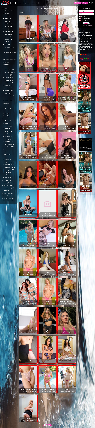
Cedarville (7, 42)
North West (6, 196)
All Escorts (19, 3)
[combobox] (86, 11)
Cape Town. (8, 34)
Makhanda (7, 108)
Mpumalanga (6, 193)
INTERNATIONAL (7, 185)
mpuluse (7, 123)
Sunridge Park (8, 170)
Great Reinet (8, 80)
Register (78, 3)
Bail (6, 13)
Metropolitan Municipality (6, 115)
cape (6, 29)
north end (7, 131)
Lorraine (7, 93)
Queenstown (8, 159)
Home (13, 3)
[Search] (89, 3)
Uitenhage (7, 172)
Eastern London (9, 72)
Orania (6, 134)
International (8, 83)
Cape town (7, 31)
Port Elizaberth (9, 144)
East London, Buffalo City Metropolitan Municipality (9, 62)
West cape (7, 177)
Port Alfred (7, 141)
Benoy (6, 21)
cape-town (7, 37)
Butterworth (8, 26)
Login (85, 3)
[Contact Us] (92, 3)
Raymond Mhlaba (9, 164)
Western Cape (7, 201)
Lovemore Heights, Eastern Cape (7, 102)
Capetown (7, 39)
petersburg (8, 139)
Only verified (84, 20)
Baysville (7, 16)
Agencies (27, 3)
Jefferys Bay (8, 88)
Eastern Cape (6, 11)
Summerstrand (9, 167)
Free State (6, 180)
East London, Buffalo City (9, 52)
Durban (7, 44)
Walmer (7, 175)
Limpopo (5, 190)
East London (8, 47)
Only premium (85, 16)
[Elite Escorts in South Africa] (85, 151)
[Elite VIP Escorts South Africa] (84, 88)
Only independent (85, 18)
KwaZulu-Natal (7, 188)
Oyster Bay (7, 136)
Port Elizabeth (8, 147)
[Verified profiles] (84, 60)
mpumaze (7, 126)
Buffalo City (8, 24)
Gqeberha (7, 75)
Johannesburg (8, 90)
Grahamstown (8, 77)
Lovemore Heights (9, 96)
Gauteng (5, 183)
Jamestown (7, 85)
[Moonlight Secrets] (84, 111)
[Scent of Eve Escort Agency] (84, 133)
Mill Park (7, 121)
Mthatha (7, 128)
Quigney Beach (8, 162)
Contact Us (35, 3)
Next (49, 425)
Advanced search (87, 25)
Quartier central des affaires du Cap (8, 153)
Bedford (7, 18)
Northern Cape (7, 198)
